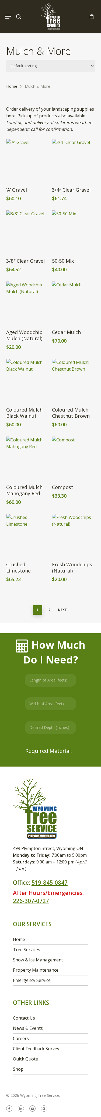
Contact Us (24, 1018)
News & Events (28, 1028)
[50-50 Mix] (73, 231)
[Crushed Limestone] (27, 535)
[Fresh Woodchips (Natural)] (73, 535)
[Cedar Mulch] (73, 303)
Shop (18, 1069)
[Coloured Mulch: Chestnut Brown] (73, 380)
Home (11, 86)
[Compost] (73, 458)
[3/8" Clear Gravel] (27, 231)
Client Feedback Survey (36, 1049)
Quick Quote (25, 1059)
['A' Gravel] (27, 160)
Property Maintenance (35, 970)
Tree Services (26, 950)
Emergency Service (32, 980)
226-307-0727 (31, 901)
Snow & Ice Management (38, 960)
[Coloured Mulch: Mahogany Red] (27, 458)
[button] (8, 16)
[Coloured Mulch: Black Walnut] (27, 380)
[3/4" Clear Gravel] (73, 160)
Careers (21, 1038)
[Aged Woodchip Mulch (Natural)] (27, 303)
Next (62, 609)
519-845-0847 (50, 882)
